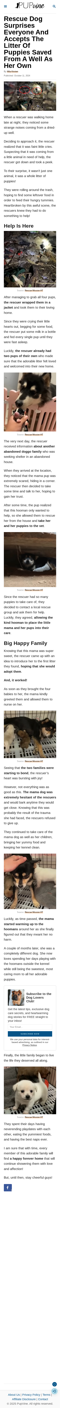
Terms (46, 1394)
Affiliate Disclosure (24, 1399)
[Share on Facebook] (8, 1187)
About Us (14, 1394)
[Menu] (5, 7)
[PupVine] (29, 6)
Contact (43, 1399)
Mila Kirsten (12, 71)
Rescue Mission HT (34, 290)
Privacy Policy (31, 1394)
